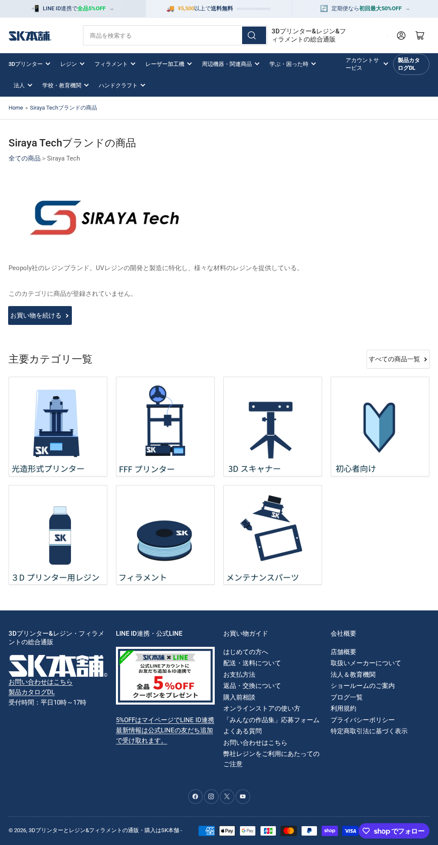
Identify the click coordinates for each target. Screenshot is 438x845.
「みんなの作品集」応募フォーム (271, 720)
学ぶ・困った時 (288, 64)
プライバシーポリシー (363, 720)
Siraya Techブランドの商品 (63, 107)
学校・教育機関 (61, 85)
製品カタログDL (409, 64)
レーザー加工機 (164, 64)
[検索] (254, 35)
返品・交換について (252, 686)
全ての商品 (25, 158)
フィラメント (111, 64)
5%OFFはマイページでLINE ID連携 (165, 720)
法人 (19, 85)
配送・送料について (252, 663)
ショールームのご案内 (363, 686)
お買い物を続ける (36, 315)
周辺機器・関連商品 (227, 64)
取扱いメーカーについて (366, 663)
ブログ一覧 (347, 697)
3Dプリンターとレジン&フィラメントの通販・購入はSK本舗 (104, 830)
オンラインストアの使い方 (261, 708)
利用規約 (343, 708)
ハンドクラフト (118, 85)
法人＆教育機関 (353, 674)
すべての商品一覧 (394, 359)
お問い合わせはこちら (41, 682)
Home (16, 107)
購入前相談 (239, 697)
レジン (68, 64)
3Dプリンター (26, 64)
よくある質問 (242, 731)
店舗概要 (343, 652)
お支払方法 (239, 674)
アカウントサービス (362, 64)
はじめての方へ (245, 652)
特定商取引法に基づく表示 (369, 731)
